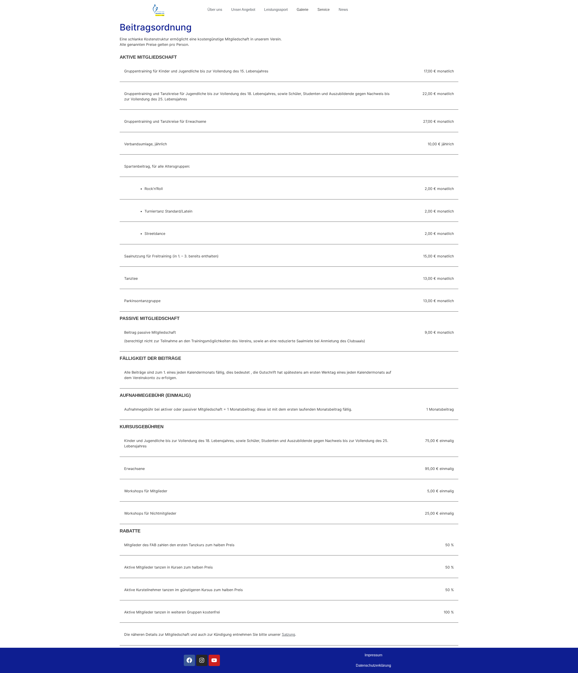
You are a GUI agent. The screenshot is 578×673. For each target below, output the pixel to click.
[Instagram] (201, 660)
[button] (216, 10)
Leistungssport (276, 10)
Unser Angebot (243, 10)
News (343, 10)
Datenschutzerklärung (373, 665)
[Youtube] (214, 660)
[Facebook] (189, 660)
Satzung (288, 634)
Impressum (373, 655)
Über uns (214, 10)
